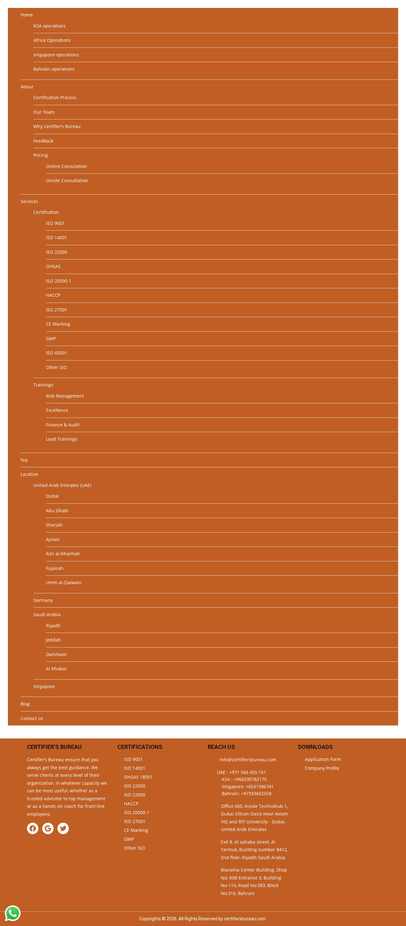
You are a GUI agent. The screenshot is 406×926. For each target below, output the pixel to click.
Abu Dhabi (57, 511)
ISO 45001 (56, 353)
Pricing (40, 155)
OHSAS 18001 (138, 777)
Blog (25, 704)
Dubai (52, 496)
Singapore (44, 686)
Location (29, 474)
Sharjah (54, 525)
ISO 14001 (56, 237)
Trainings (43, 385)
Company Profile (322, 768)
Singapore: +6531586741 (248, 786)
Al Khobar (56, 669)
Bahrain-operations (54, 69)
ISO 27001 (56, 310)
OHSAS (53, 266)
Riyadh (53, 626)
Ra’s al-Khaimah (63, 554)
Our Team (44, 112)
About (27, 87)
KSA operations (49, 26)
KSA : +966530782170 (244, 779)
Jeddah (53, 640)
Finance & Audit (63, 425)
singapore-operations (56, 55)
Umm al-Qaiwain (64, 582)
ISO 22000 (56, 252)
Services (29, 201)
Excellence (57, 410)
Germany (43, 600)
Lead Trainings (61, 439)
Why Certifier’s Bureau (57, 126)
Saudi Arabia (47, 614)
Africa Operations (52, 40)
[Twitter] (63, 828)
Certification (46, 212)
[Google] (48, 828)
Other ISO (56, 367)
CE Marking (58, 324)
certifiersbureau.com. (245, 918)
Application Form (323, 759)
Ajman (53, 539)
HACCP (53, 295)
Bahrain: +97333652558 (247, 793)
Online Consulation (66, 166)
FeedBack (43, 141)
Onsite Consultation (67, 180)
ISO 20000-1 (58, 281)
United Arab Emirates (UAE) (62, 485)
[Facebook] (32, 828)
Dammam (56, 654)
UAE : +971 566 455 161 (241, 772)
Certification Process (54, 97)
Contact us (32, 718)
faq (24, 460)
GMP (51, 338)
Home (27, 15)
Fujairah (54, 568)
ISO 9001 (55, 223)
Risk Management (65, 396)
